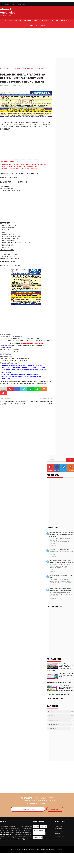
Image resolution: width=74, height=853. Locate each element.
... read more (68, 582)
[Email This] (44, 389)
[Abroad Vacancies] (6, 21)
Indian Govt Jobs (53, 720)
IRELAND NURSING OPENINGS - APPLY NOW (60, 682)
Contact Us (58, 826)
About (7, 4)
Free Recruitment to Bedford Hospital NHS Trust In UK (19, 166)
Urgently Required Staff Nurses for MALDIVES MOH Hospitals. (24, 164)
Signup (25, 4)
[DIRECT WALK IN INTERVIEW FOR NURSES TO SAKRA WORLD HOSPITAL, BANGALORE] (52, 688)
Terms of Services (60, 836)
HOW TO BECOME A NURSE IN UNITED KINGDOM (19, 168)
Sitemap (57, 833)
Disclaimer (58, 828)
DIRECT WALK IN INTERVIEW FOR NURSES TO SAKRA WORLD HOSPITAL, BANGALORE (66, 688)
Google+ (50, 470)
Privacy (19, 4)
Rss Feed (70, 470)
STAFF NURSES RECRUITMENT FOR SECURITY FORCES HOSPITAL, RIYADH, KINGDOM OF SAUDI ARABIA (14, 403)
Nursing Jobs (39, 68)
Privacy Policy (59, 831)
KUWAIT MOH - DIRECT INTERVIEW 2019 (41, 402)
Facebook (57, 470)
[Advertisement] (18, 42)
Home (2, 4)
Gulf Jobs (17, 68)
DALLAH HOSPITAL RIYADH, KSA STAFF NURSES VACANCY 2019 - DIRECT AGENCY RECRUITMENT (22, 77)
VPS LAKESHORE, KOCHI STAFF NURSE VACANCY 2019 (66, 675)
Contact (13, 4)
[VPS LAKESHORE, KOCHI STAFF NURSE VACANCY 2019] (52, 676)
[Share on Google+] (10, 389)
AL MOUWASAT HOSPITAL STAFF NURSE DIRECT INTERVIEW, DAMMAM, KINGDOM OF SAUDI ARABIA (60, 534)
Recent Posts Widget (51, 601)
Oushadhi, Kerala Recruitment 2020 (59, 549)
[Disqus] (26, 432)
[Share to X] (23, 389)
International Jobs (28, 68)
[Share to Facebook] (17, 389)
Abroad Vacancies (7, 11)
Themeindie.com (46, 849)
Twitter (64, 470)
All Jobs (9, 68)
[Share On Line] (37, 389)
